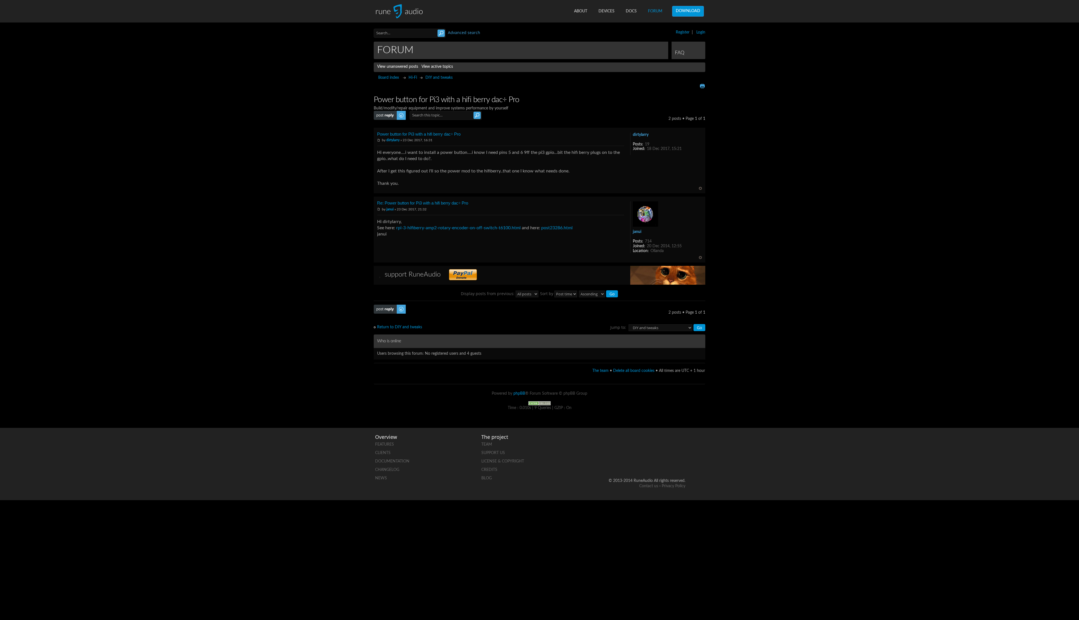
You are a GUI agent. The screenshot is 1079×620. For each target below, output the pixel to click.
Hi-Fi (413, 78)
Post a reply (384, 113)
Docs (631, 11)
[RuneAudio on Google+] (680, 443)
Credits (489, 470)
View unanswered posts (397, 67)
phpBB (519, 394)
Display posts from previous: (488, 293)
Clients (383, 453)
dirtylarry (393, 140)
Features (384, 444)
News (381, 478)
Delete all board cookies (633, 371)
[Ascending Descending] (598, 293)
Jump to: (618, 327)
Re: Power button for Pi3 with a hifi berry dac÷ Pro (422, 203)
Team (486, 444)
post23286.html (557, 228)
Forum (655, 11)
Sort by (547, 293)
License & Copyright (502, 461)
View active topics (437, 67)
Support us (493, 453)
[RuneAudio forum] (638, 463)
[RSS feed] (659, 463)
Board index (388, 78)
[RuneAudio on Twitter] (659, 443)
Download (688, 11)
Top (700, 188)
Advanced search (464, 32)
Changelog (387, 470)
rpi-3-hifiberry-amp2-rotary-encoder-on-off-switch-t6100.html (458, 228)
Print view (702, 86)
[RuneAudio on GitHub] (616, 443)
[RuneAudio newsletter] (680, 463)
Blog (486, 478)
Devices (607, 11)
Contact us (648, 486)
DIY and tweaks (439, 78)
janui (390, 209)
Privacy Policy (673, 486)
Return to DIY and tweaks (399, 327)
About (580, 11)
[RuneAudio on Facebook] (638, 443)
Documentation (392, 461)
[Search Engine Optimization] (539, 403)
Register (683, 32)
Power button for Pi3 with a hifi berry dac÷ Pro (419, 134)
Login (700, 32)
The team (600, 371)
